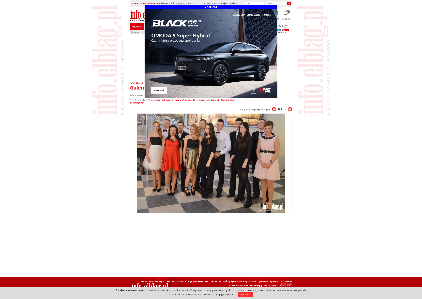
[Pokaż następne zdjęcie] (289, 109)
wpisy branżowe (238, 281)
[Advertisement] (211, 245)
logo (190, 281)
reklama (252, 281)
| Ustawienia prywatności (286, 282)
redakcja (198, 281)
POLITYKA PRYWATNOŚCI (217, 281)
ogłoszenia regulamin (268, 281)
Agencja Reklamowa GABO (279, 285)
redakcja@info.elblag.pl (153, 281)
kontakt (171, 281)
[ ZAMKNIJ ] (211, 7)
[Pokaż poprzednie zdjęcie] (274, 109)
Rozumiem (245, 294)
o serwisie (181, 281)
